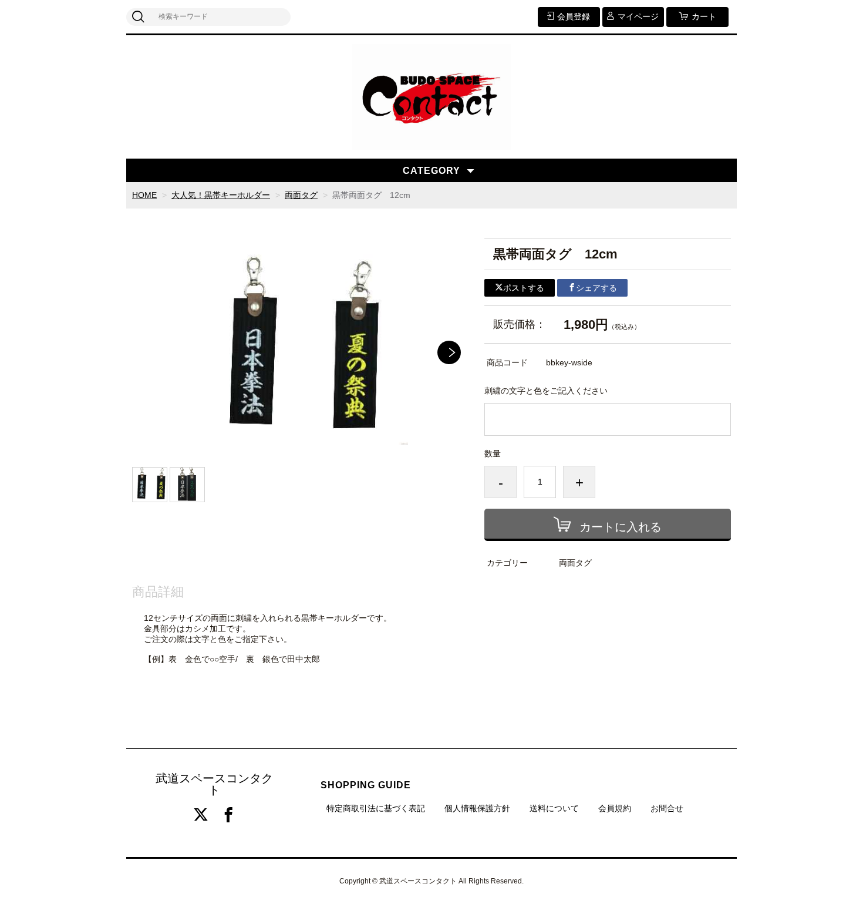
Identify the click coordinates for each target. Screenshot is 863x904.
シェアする (596, 288)
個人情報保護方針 (477, 808)
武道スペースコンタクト (214, 784)
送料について (554, 808)
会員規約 (614, 808)
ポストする (523, 288)
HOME (144, 195)
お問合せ (666, 808)
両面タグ (301, 195)
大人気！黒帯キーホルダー (220, 195)
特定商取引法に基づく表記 (375, 808)
